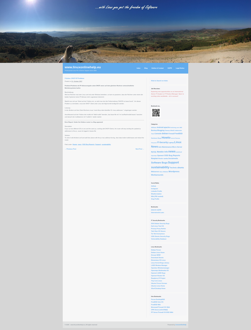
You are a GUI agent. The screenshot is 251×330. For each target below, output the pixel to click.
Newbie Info (162, 152)
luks (160, 147)
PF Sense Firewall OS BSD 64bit (162, 312)
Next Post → (140, 149)
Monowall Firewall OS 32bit (160, 307)
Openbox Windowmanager (160, 268)
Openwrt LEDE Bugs (158, 273)
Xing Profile (155, 199)
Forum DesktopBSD (158, 299)
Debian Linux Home (158, 252)
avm (178, 127)
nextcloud (179, 152)
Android (160, 127)
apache (167, 127)
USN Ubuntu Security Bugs (160, 236)
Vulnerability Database (158, 239)
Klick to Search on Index (159, 81)
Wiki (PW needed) (157, 196)
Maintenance (167, 147)
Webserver (155, 171)
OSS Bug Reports (88, 144)
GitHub (153, 186)
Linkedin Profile (156, 191)
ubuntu (180, 167)
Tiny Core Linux (156, 281)
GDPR (170, 68)
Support (98, 144)
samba (165, 158)
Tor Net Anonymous (158, 234)
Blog (146, 68)
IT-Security (162, 142)
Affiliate (153, 127)
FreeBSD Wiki (156, 304)
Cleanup (167, 130)
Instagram (154, 188)
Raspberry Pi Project (158, 278)
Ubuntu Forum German (159, 283)
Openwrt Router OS (158, 275)
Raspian (154, 158)
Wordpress (174, 171)
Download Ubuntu (157, 257)
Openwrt (160, 155)
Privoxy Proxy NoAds (158, 228)
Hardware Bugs (156, 138)
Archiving (173, 127)
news (79, 144)
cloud (172, 130)
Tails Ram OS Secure (158, 231)
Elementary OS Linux (158, 260)
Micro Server (177, 147)
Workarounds (157, 175)
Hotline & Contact (157, 68)
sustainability (106, 144)
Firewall (171, 133)
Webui (161, 171)
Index (138, 68)
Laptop (171, 142)
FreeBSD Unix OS (157, 302)
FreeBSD (179, 133)
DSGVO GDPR (156, 210)
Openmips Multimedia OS (160, 270)
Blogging (160, 130)
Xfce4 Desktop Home (158, 288)
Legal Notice (180, 68)
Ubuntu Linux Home (158, 286)
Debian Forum (156, 250)
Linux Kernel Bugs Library (160, 263)
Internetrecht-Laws (157, 212)
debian (165, 133)
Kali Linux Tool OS (157, 226)
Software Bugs (159, 162)
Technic (173, 168)
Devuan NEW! (156, 255)
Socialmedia (173, 158)
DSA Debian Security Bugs (160, 223)
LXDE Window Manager (159, 265)
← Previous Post (70, 149)
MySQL (153, 152)
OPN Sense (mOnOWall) (159, 310)
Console (157, 134)
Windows (165, 171)
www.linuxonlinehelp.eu (83, 67)
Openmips (154, 155)
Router (160, 158)
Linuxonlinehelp (180, 324)
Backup (154, 130)
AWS (180, 127)
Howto (75, 144)
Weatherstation (156, 194)
